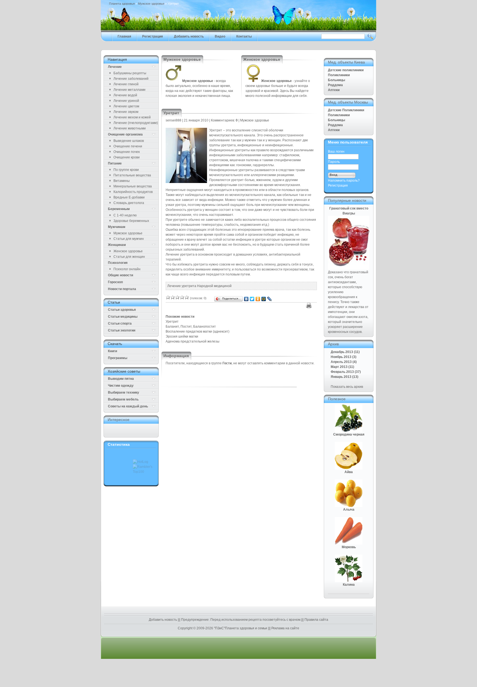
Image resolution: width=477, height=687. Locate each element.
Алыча (348, 509)
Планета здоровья (122, 3)
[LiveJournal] (269, 299)
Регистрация (338, 185)
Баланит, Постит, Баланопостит (191, 326)
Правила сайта (316, 620)
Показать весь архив (347, 387)
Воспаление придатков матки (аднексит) (197, 331)
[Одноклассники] (258, 299)
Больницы (336, 80)
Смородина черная (348, 434)
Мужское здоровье (151, 3)
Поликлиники (339, 75)
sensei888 (173, 120)
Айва (348, 472)
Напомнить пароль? (344, 180)
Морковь (349, 547)
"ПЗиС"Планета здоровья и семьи (240, 628)
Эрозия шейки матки (182, 336)
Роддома (335, 85)
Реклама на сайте (285, 628)
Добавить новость (163, 620)
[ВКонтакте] (246, 299)
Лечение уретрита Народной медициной (199, 286)
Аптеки (334, 90)
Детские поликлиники (346, 70)
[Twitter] (252, 299)
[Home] (238, 29)
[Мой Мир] (264, 299)
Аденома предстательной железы (192, 341)
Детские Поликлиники (346, 110)
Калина (349, 585)
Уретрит (172, 321)
